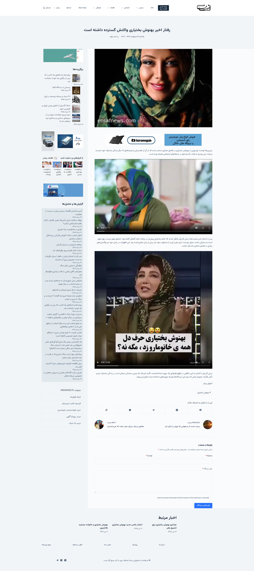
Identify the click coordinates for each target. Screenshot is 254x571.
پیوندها (135, 545)
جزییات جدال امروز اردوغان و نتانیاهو (67, 290)
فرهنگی (98, 8)
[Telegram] (153, 410)
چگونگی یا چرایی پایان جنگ (71, 265)
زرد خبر (116, 36)
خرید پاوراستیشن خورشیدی (69, 410)
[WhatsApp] (130, 410)
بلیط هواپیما (75, 397)
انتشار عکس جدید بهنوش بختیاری (127, 524)
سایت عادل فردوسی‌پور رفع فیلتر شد (67, 250)
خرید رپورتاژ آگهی (73, 416)
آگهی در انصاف (77, 545)
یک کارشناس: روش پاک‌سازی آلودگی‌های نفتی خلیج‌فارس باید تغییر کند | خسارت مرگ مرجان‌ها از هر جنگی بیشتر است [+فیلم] (63, 345)
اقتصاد (112, 8)
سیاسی (141, 8)
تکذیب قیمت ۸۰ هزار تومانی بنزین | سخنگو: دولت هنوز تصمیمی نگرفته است (64, 334)
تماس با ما (107, 545)
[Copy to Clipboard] (106, 410)
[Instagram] (61, 560)
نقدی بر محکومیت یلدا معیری (70, 229)
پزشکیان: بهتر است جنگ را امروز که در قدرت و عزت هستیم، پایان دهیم (63, 356)
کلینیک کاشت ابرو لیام (71, 403)
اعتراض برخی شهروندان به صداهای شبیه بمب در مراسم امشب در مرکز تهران (63, 282)
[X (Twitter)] (177, 410)
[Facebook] (200, 410)
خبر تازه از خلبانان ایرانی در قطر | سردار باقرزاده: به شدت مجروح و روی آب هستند (63, 258)
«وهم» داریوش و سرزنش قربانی (69, 244)
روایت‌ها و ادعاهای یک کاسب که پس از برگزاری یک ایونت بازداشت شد (57, 78)
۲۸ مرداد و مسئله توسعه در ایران (57, 96)
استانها (69, 8)
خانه (152, 8)
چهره (111, 36)
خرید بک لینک (75, 423)
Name (209, 455)
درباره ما (162, 545)
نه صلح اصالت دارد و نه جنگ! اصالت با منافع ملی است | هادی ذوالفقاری (64, 325)
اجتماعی (127, 8)
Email (149, 455)
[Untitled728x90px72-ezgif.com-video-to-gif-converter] (153, 140)
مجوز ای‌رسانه (46, 545)
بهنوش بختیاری (204, 392)
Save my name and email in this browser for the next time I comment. (183, 498)
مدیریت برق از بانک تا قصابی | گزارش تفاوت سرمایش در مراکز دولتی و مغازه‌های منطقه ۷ (64, 316)
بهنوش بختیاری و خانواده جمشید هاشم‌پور (93, 526)
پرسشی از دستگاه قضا (61, 87)
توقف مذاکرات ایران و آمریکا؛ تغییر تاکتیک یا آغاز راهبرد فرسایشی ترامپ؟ (63, 222)
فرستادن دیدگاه (203, 505)
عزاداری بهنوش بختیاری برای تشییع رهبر (164, 526)
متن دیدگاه (207, 468)
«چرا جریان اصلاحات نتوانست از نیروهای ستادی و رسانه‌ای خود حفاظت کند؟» (57, 118)
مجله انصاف (82, 8)
